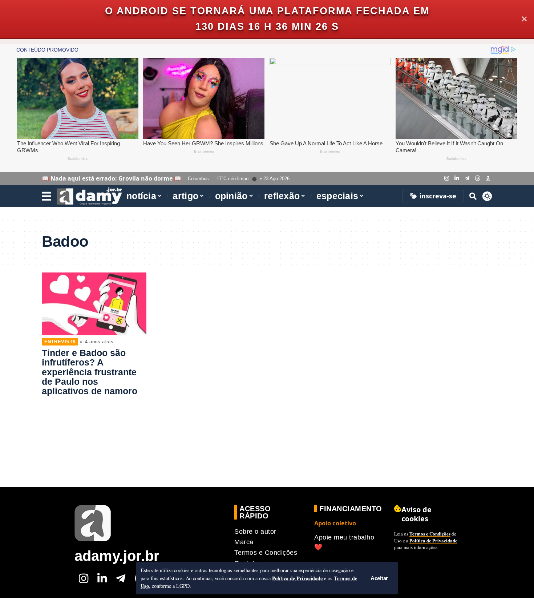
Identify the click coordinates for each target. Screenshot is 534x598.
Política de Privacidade (297, 578)
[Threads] (477, 178)
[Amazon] (488, 178)
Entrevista (60, 341)
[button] (379, 578)
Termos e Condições (429, 533)
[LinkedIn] (457, 178)
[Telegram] (467, 178)
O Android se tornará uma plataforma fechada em (267, 10)
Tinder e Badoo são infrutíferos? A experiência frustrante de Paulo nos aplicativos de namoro (89, 372)
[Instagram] (446, 178)
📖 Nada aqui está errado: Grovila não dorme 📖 (111, 178)
